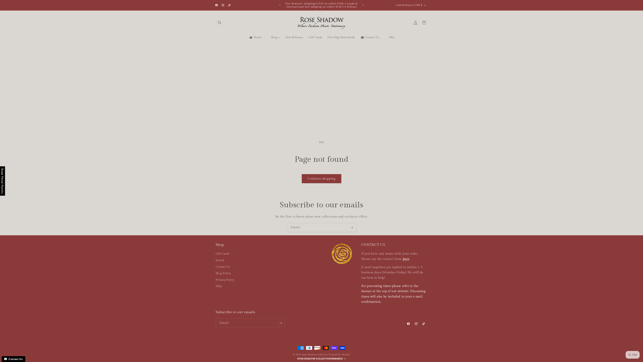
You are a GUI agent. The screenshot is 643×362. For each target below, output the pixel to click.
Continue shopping (322, 178)
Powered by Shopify (339, 355)
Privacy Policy (225, 280)
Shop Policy (223, 273)
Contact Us (223, 266)
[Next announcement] (363, 5)
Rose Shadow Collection (315, 355)
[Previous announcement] (280, 5)
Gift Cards (222, 253)
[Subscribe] (351, 227)
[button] (321, 358)
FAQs (219, 286)
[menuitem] (255, 38)
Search (220, 260)
